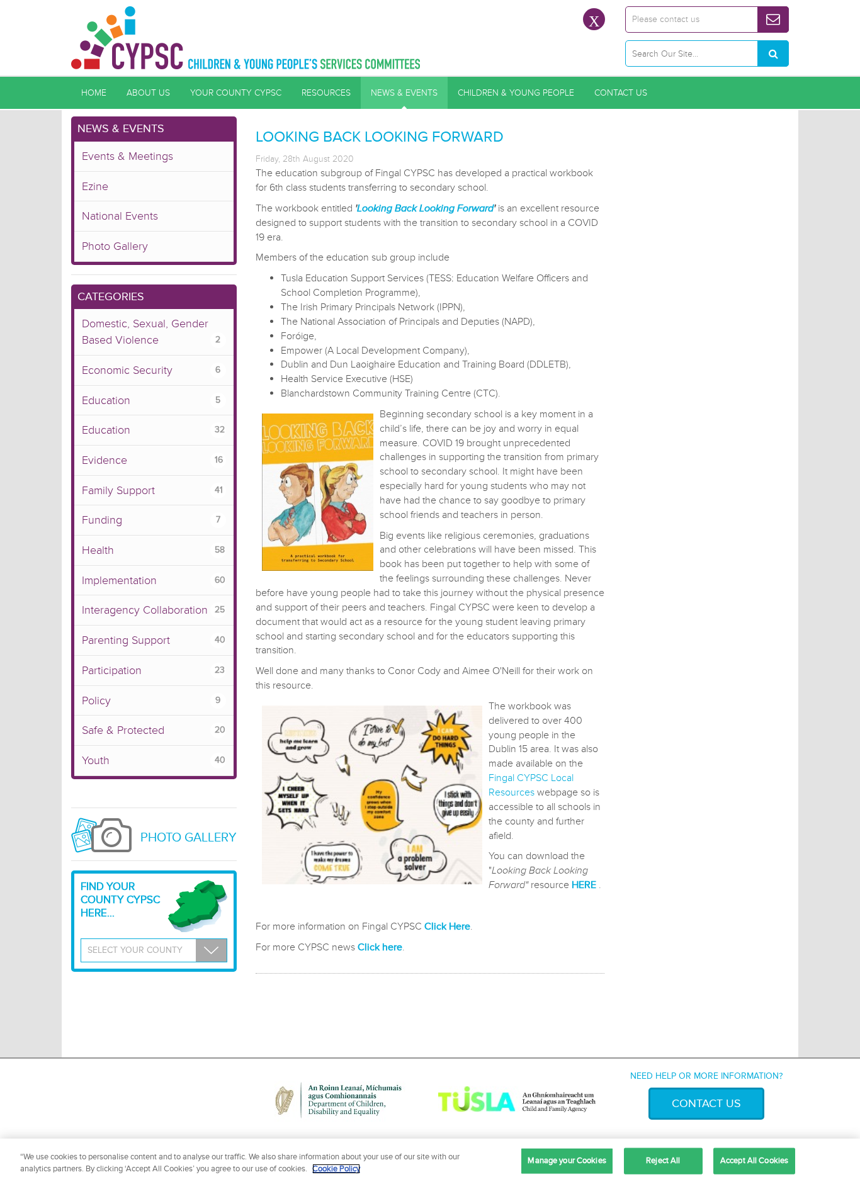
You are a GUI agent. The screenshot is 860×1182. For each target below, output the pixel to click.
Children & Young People (516, 92)
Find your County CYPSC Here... (120, 900)
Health (153, 550)
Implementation (153, 580)
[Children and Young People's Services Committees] (246, 37)
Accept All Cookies (754, 1161)
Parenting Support (153, 640)
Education (151, 400)
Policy (151, 700)
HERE (584, 885)
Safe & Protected (153, 730)
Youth (153, 760)
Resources (326, 92)
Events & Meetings (127, 156)
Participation (153, 670)
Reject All (663, 1161)
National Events (120, 216)
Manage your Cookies (567, 1161)
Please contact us (665, 19)
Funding (151, 520)
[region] (430, 1160)
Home (93, 92)
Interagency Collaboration (153, 610)
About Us (148, 92)
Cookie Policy (336, 1169)
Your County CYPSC (235, 92)
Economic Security (151, 370)
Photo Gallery (115, 246)
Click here (380, 947)
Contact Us (620, 92)
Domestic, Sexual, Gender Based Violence (151, 332)
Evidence (152, 460)
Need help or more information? (706, 1076)
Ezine (95, 186)
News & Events (404, 92)
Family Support (152, 490)
